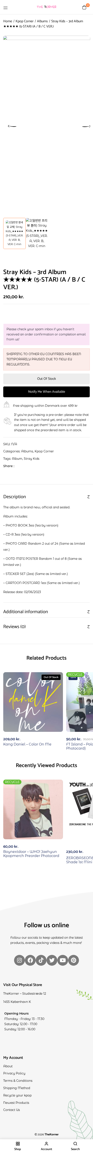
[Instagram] (19, 960)
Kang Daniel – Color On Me (27, 744)
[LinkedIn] (33, 466)
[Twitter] (26, 466)
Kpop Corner (25, 21)
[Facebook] (20, 466)
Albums (42, 21)
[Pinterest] (73, 960)
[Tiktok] (41, 960)
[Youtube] (62, 960)
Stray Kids (31, 459)
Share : (8, 466)
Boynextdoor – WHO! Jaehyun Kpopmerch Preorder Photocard (31, 854)
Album (17, 459)
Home (7, 21)
